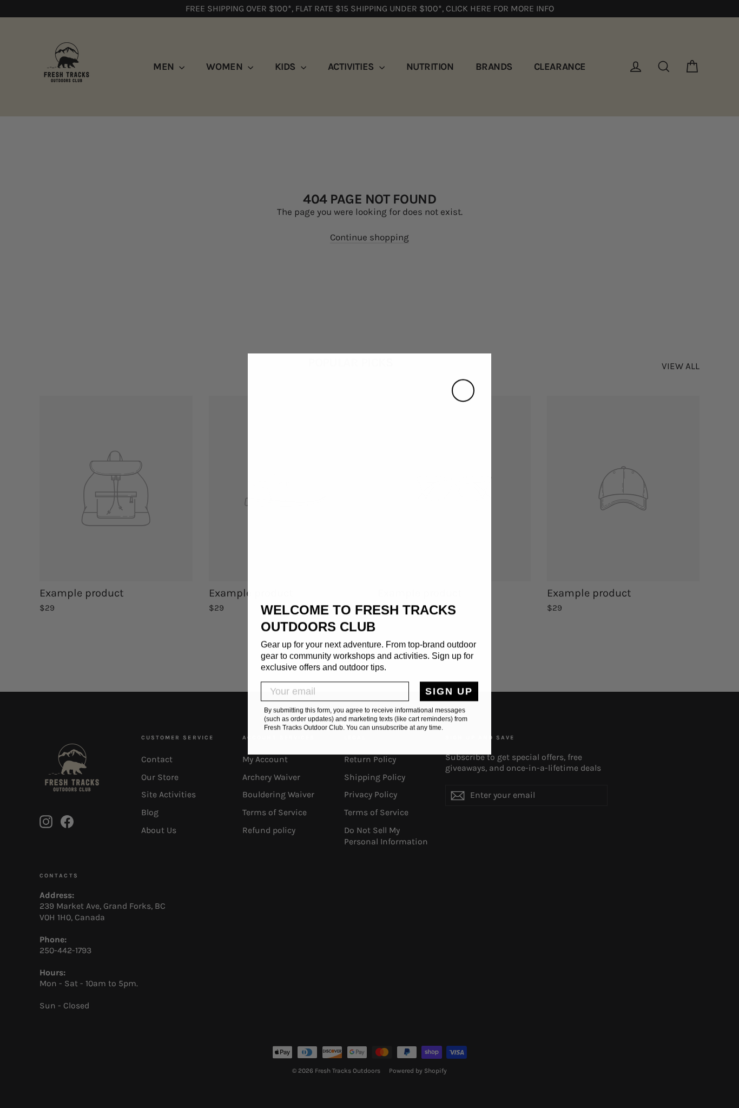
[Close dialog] (463, 390)
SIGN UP (449, 691)
